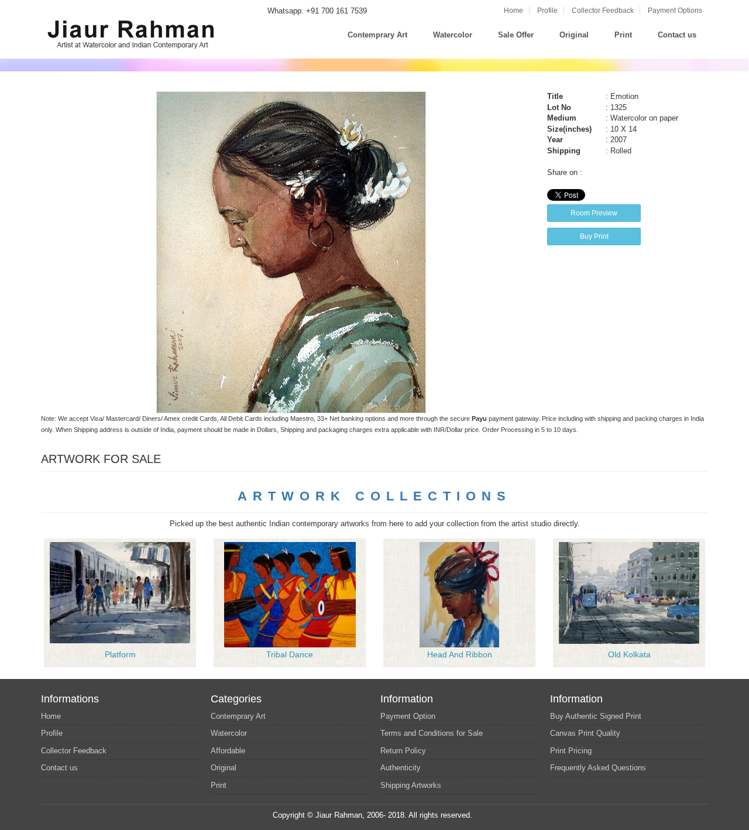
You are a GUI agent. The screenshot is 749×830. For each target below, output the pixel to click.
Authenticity (400, 767)
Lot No (559, 107)
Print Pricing (571, 750)
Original (574, 34)
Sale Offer (516, 34)
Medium (561, 118)
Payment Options (675, 10)
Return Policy (403, 750)
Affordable (228, 750)
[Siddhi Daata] (120, 592)
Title (555, 96)
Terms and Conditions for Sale (431, 733)
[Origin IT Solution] (476, 815)
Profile (547, 10)
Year (555, 139)
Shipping (563, 150)
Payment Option (407, 716)
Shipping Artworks (410, 785)
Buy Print (594, 236)
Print (623, 34)
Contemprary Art (377, 34)
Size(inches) (569, 129)
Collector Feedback (603, 10)
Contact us (677, 34)
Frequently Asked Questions (598, 767)
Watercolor (452, 34)
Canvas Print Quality (585, 733)
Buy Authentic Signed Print (595, 716)
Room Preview (594, 213)
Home (513, 10)
